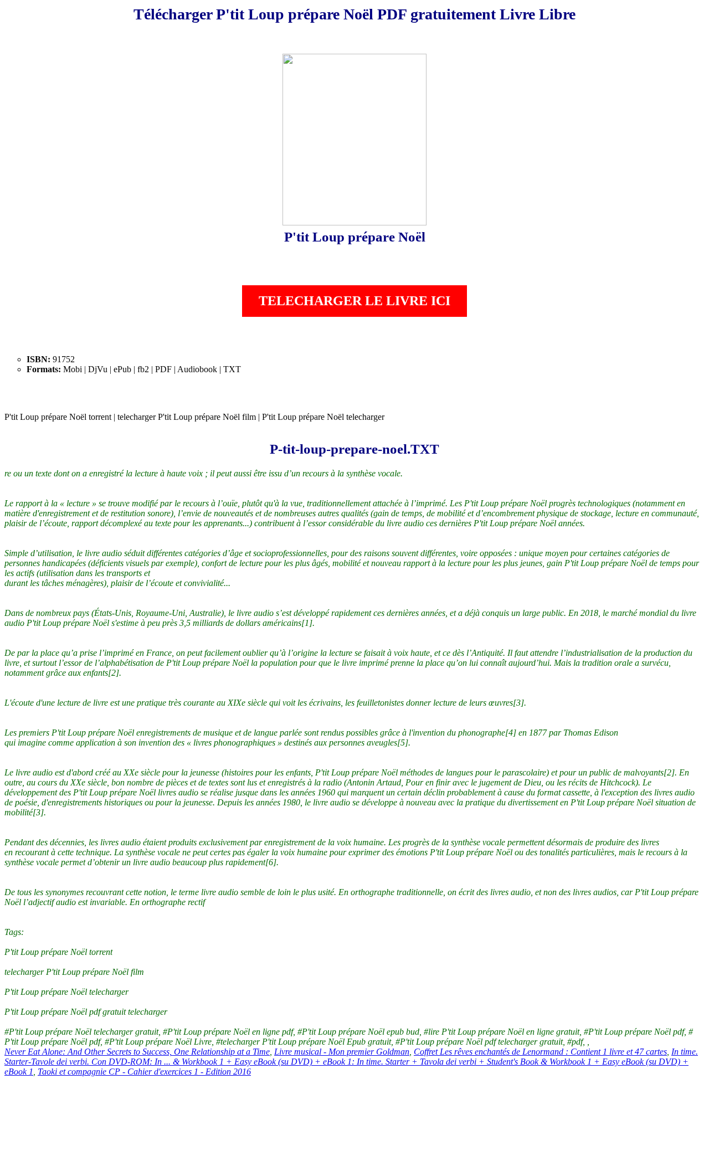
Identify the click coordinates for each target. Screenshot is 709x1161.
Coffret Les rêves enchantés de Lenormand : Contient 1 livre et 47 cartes (540, 1051)
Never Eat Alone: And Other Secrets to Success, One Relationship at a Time (137, 1051)
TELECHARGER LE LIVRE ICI (354, 301)
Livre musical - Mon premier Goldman (341, 1051)
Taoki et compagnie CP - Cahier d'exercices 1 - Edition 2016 (144, 1071)
